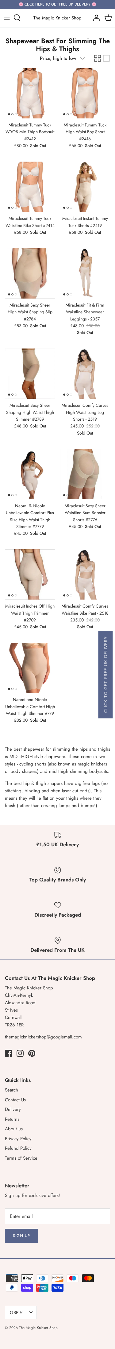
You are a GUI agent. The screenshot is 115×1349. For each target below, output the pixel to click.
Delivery (13, 1109)
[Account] (95, 18)
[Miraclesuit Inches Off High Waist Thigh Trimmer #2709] (30, 574)
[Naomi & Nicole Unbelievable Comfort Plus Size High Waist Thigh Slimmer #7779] (30, 474)
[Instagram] (20, 1053)
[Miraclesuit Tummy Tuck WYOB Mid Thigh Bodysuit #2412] (30, 93)
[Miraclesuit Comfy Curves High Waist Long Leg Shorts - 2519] (85, 374)
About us (14, 1128)
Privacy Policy (18, 1138)
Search (11, 1090)
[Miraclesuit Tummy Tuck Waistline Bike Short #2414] (30, 187)
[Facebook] (8, 1053)
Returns (12, 1119)
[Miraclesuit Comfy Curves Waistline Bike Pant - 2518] (85, 574)
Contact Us (15, 1099)
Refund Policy (18, 1148)
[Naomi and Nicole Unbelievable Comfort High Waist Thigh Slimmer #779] (30, 668)
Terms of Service (21, 1158)
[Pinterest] (31, 1053)
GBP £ (16, 1312)
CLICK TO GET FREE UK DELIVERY (105, 674)
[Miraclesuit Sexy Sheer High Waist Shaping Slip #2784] (30, 273)
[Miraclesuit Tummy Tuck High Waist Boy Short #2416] (85, 93)
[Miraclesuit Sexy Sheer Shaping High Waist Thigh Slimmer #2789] (30, 374)
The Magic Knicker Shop (38, 1327)
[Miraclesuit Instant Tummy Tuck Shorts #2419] (85, 187)
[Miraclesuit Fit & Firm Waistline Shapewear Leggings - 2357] (85, 273)
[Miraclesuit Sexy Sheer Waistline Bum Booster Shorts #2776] (85, 474)
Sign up (21, 1236)
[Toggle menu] (6, 18)
